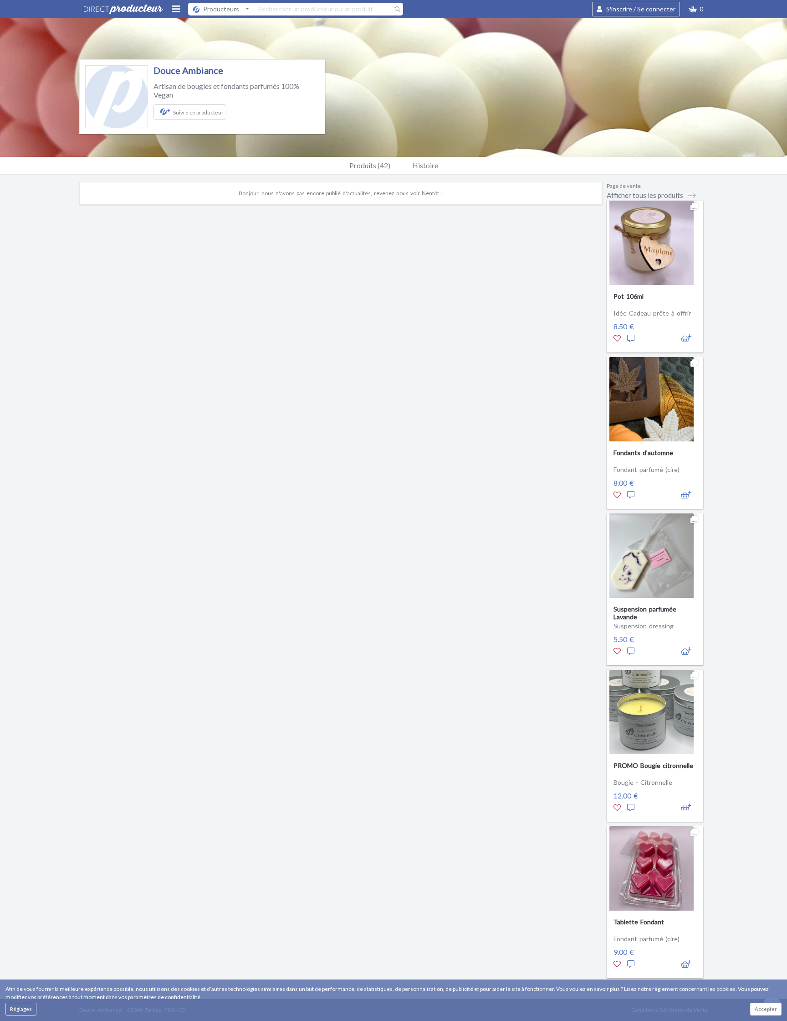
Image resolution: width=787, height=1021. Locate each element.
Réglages (21, 1009)
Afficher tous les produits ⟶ (651, 195)
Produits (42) (369, 165)
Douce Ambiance (188, 70)
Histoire (425, 165)
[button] (696, 9)
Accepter (766, 1009)
